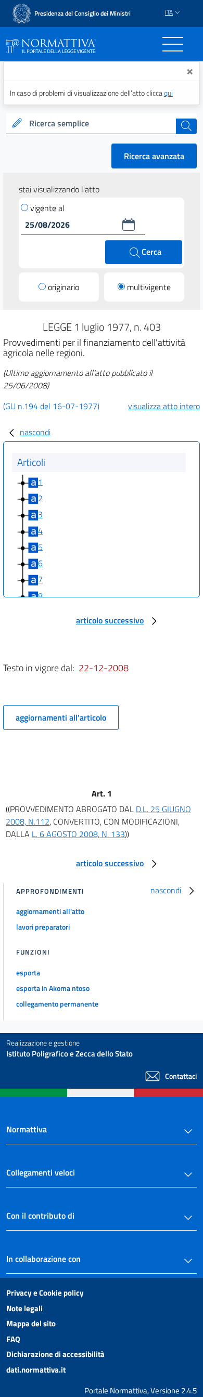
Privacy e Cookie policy (45, 1293)
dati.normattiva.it (36, 1370)
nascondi (35, 432)
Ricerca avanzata (154, 156)
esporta (28, 972)
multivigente (149, 287)
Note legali (24, 1308)
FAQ (13, 1339)
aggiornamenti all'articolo (61, 717)
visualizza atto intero (164, 406)
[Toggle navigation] (172, 44)
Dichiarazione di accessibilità (55, 1354)
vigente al (47, 208)
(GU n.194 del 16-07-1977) (51, 406)
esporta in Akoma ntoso (53, 988)
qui (168, 92)
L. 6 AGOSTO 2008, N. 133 (78, 834)
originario (63, 287)
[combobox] (101, 123)
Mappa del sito (31, 1323)
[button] (128, 224)
